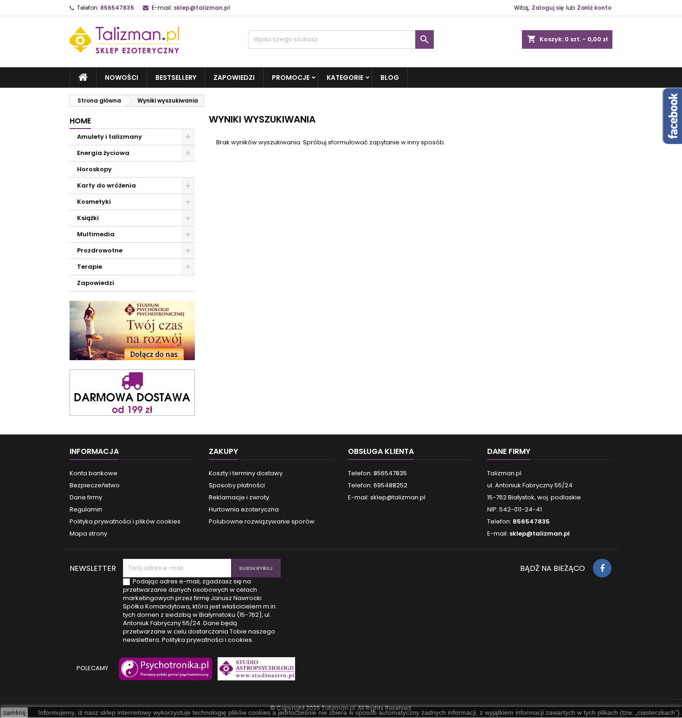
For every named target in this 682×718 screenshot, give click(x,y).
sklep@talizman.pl (202, 8)
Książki (88, 217)
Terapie (89, 266)
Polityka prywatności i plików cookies (125, 521)
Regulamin (86, 509)
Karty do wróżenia (106, 185)
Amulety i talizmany (109, 136)
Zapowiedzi (234, 77)
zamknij (14, 712)
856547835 (117, 8)
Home (80, 121)
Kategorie (345, 77)
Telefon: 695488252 (377, 485)
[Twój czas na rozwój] (132, 330)
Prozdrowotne (99, 250)
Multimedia (96, 234)
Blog (389, 77)
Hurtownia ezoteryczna (244, 509)
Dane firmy (86, 497)
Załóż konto (594, 8)
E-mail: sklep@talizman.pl (386, 497)
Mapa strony (88, 533)
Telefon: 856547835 (377, 473)
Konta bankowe (93, 473)
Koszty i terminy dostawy (246, 473)
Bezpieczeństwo (95, 485)
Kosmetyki (94, 201)
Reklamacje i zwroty (239, 497)
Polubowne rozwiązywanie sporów (262, 521)
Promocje (290, 77)
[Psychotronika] (163, 672)
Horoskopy (94, 169)
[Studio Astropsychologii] (254, 672)
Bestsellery (175, 77)
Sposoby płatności (237, 485)
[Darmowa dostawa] (132, 392)
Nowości (121, 77)
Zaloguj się (548, 8)
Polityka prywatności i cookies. (207, 639)
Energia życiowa (103, 153)
